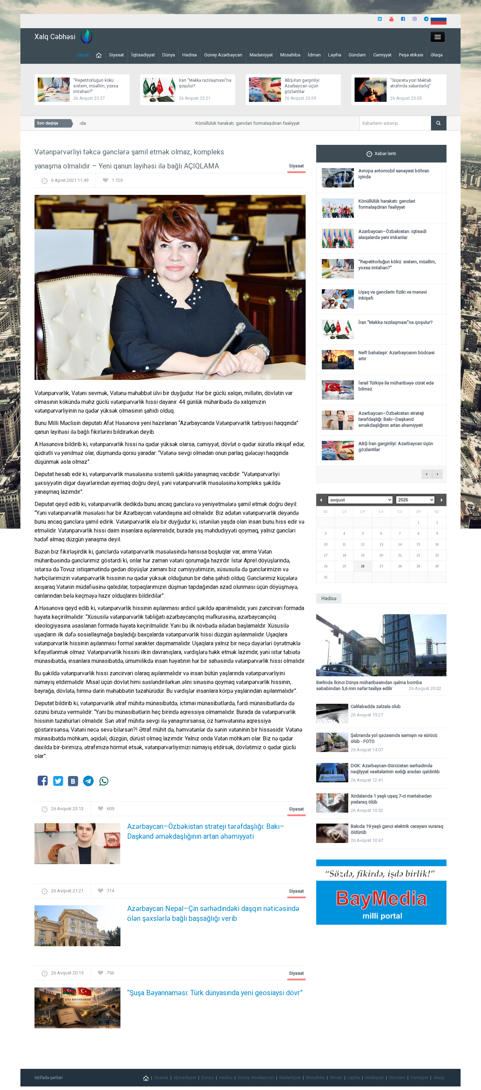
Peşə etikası (411, 54)
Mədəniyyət (261, 54)
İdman (314, 54)
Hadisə (189, 54)
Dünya (168, 54)
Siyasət (116, 54)
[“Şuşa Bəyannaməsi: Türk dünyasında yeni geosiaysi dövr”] (77, 1010)
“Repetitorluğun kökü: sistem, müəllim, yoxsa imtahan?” (95, 86)
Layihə (334, 54)
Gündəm (357, 54)
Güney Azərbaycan (223, 54)
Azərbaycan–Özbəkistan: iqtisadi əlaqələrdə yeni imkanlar (392, 234)
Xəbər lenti (385, 153)
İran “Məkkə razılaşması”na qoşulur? (395, 322)
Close (83, 54)
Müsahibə (290, 54)
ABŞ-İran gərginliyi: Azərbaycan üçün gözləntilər (302, 86)
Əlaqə (437, 54)
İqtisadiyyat (143, 54)
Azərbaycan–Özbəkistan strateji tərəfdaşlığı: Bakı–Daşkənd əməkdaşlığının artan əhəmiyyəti (206, 831)
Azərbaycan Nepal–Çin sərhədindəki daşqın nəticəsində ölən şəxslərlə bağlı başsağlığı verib (213, 913)
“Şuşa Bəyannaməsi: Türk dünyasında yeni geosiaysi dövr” (215, 993)
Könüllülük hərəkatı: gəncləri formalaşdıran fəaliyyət (237, 123)
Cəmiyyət (382, 54)
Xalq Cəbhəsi (55, 36)
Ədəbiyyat (374, 1077)
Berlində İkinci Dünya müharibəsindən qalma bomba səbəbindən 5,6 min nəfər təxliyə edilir (369, 685)
